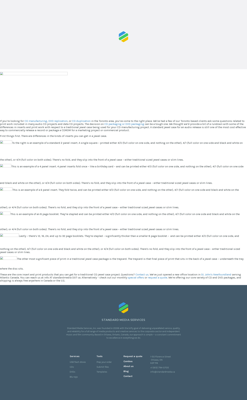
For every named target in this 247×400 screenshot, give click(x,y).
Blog (126, 371)
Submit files (103, 367)
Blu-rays (74, 377)
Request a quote (133, 356)
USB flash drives (78, 362)
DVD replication (58, 121)
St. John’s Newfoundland (216, 274)
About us (129, 366)
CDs (72, 367)
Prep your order (104, 362)
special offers (136, 277)
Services (74, 356)
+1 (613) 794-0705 (159, 367)
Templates (102, 372)
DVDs (72, 372)
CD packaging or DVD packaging (124, 124)
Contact (128, 376)
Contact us (142, 274)
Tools (99, 356)
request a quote (157, 277)
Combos (128, 361)
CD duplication (81, 121)
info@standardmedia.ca (162, 372)
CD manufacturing (36, 121)
